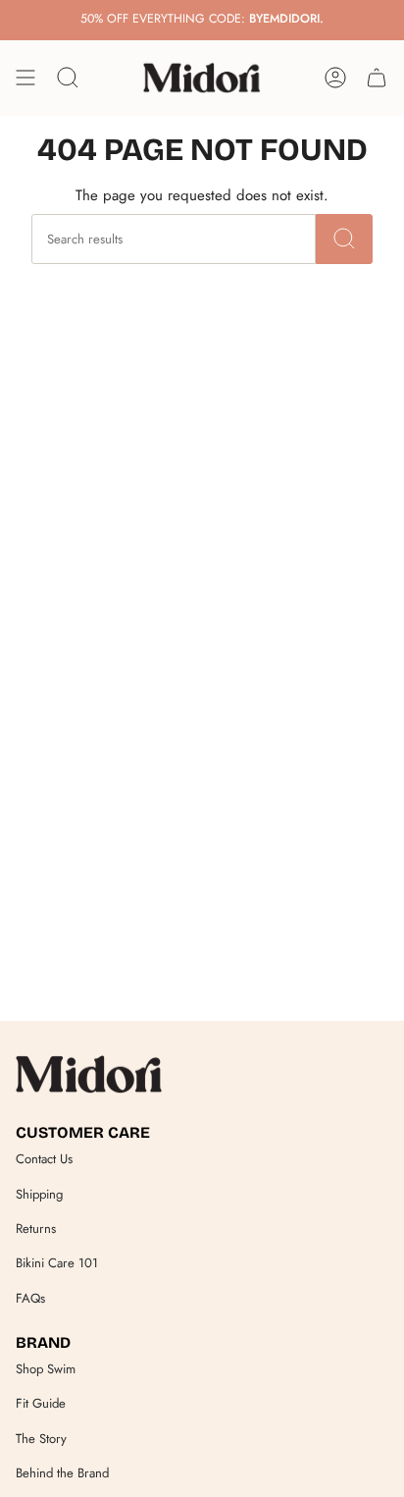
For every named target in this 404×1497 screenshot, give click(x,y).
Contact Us (44, 1158)
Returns (36, 1228)
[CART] (376, 77)
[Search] (344, 239)
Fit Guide (41, 1403)
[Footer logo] (89, 1074)
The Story (41, 1438)
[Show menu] (25, 77)
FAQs (30, 1298)
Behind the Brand (62, 1473)
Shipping (39, 1194)
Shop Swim (46, 1369)
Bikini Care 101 (57, 1263)
